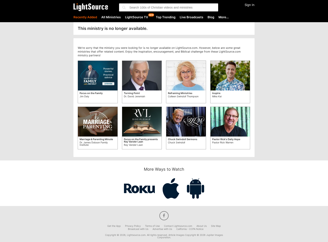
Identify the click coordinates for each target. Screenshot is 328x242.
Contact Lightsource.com (178, 226)
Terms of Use (152, 226)
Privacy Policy (133, 226)
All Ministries (111, 17)
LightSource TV (136, 17)
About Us (201, 226)
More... (223, 17)
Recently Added (85, 17)
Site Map (216, 226)
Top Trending (165, 17)
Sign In (250, 5)
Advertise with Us (162, 229)
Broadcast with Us (138, 229)
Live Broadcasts (191, 17)
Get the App (114, 226)
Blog (211, 17)
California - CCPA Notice (189, 229)
